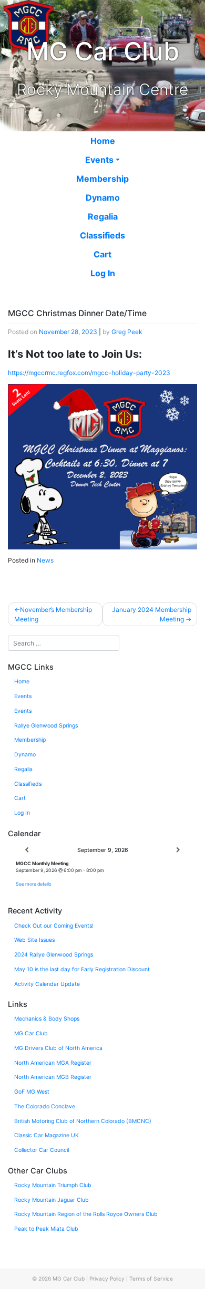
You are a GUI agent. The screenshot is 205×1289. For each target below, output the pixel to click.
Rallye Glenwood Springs (46, 725)
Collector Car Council (41, 1150)
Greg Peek (126, 332)
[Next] (178, 850)
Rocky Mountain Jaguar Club (51, 1200)
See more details (34, 884)
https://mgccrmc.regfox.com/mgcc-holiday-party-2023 (89, 373)
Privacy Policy (107, 1278)
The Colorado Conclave (44, 1106)
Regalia (103, 216)
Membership (102, 178)
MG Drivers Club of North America (58, 1048)
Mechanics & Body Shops (46, 1018)
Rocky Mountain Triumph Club (52, 1185)
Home (102, 141)
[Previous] (27, 850)
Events (99, 159)
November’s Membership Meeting (53, 614)
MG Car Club (31, 1033)
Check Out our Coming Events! (54, 925)
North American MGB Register (52, 1077)
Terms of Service (151, 1278)
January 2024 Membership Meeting (151, 614)
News (45, 560)
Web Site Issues (34, 940)
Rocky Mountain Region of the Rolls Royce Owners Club (86, 1214)
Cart (102, 254)
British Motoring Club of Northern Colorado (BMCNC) (82, 1121)
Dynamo (103, 197)
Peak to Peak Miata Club (46, 1228)
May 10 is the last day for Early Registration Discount (82, 969)
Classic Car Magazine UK (46, 1135)
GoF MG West (31, 1091)
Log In (102, 273)
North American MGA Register (52, 1062)
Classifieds (102, 235)
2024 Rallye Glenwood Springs (53, 954)
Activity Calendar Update (47, 984)
